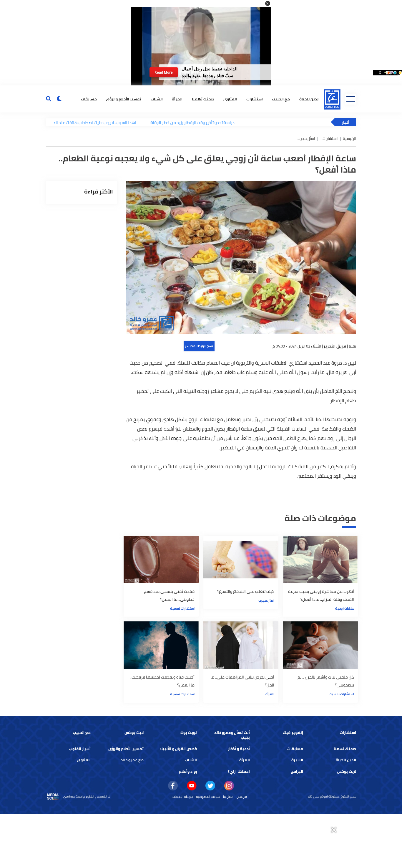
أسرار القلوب (80, 748)
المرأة (177, 98)
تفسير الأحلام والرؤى (123, 98)
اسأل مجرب (266, 600)
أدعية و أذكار (239, 748)
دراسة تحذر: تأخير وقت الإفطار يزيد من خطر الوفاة (164, 122)
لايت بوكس (134, 732)
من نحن (242, 796)
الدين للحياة (309, 98)
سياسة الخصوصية (208, 796)
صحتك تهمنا (203, 98)
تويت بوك (188, 732)
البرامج (297, 771)
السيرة (297, 760)
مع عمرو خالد (132, 760)
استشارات (254, 98)
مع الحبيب (281, 98)
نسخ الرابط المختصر (199, 346)
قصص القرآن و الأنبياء (178, 748)
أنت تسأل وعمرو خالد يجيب (232, 735)
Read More (164, 72)
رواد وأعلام (188, 771)
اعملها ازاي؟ (239, 771)
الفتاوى (230, 98)
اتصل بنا (228, 796)
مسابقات (89, 98)
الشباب (157, 98)
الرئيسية (349, 138)
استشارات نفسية (182, 608)
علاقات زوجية (344, 608)
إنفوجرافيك (293, 732)
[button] (267, 3)
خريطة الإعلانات (182, 796)
